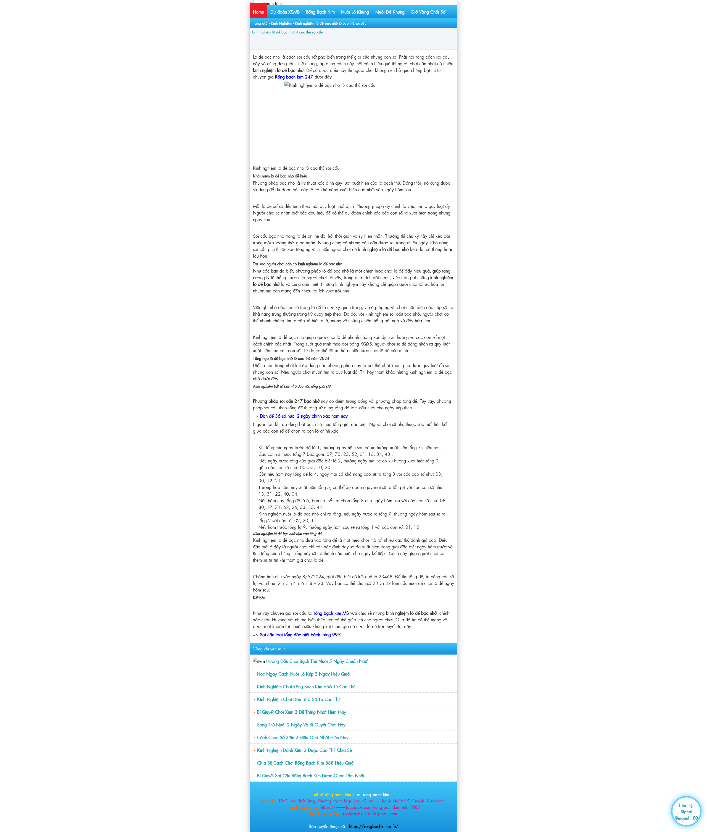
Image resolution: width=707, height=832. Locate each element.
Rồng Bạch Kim (320, 11)
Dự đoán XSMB (285, 11)
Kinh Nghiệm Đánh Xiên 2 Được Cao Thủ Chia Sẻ (304, 750)
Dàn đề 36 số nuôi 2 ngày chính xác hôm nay (304, 415)
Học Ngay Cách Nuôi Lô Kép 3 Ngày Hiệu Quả (303, 673)
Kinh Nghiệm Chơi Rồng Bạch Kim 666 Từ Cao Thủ (306, 686)
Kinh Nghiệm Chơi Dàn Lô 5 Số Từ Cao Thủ (299, 699)
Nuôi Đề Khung (390, 11)
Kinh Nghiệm (281, 23)
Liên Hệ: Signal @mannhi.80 (686, 811)
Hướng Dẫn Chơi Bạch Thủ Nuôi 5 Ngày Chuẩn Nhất (317, 661)
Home (258, 11)
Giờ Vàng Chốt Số (428, 11)
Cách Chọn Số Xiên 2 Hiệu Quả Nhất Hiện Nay (303, 737)
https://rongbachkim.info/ (373, 826)
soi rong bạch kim (373, 794)
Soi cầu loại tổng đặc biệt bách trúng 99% (300, 634)
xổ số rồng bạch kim (332, 794)
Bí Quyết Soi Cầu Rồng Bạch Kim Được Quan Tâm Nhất (310, 775)
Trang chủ (260, 23)
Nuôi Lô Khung (355, 11)
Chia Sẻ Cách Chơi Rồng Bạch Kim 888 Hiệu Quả (305, 762)
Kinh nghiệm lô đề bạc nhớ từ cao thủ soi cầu (287, 32)
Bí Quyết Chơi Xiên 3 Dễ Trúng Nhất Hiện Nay (301, 711)
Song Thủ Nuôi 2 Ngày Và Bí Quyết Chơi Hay (301, 724)
